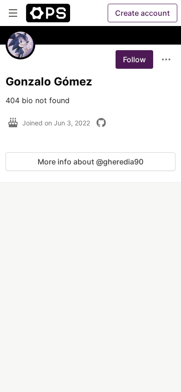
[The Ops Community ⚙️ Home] (48, 13)
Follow (134, 59)
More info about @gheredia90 (90, 161)
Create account (142, 13)
